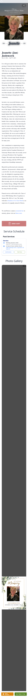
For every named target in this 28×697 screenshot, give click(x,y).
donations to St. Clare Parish (15, 200)
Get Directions (8, 252)
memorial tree (20, 211)
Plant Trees (19, 252)
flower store (19, 213)
